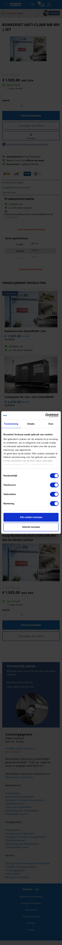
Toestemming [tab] (11, 424)
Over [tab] (50, 424)
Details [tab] (31, 424)
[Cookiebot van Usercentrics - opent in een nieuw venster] (45, 415)
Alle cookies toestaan (31, 517)
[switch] (54, 485)
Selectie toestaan (31, 527)
